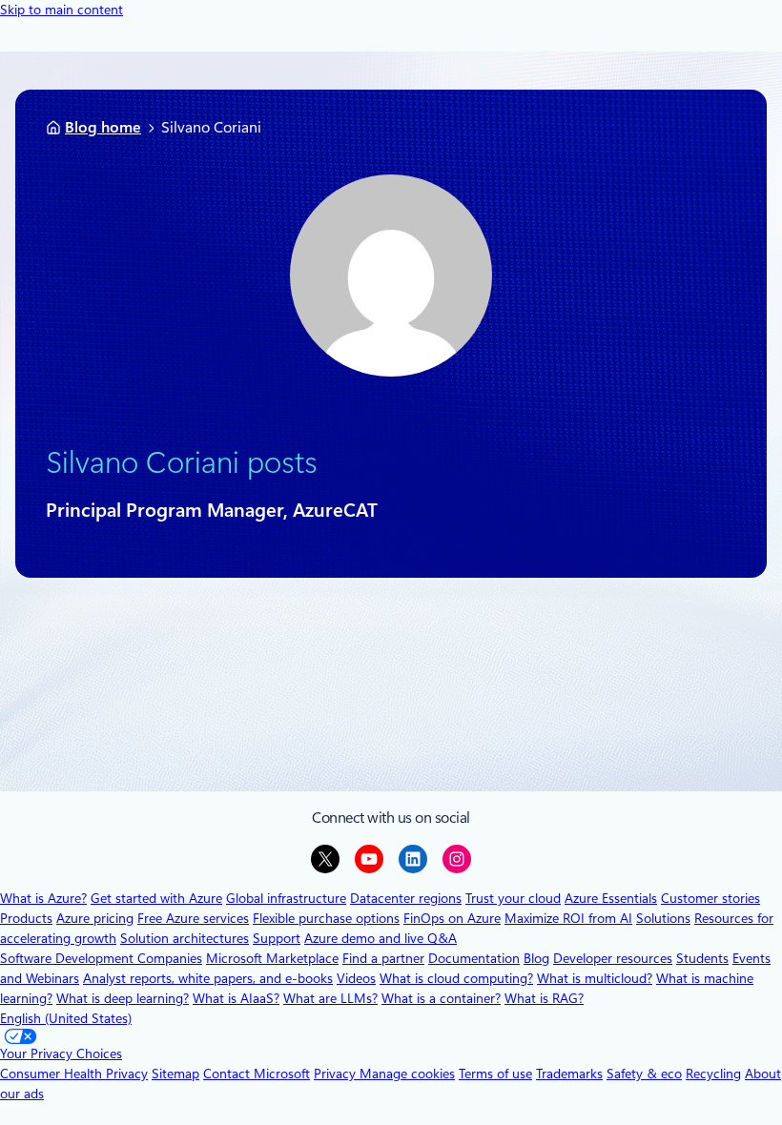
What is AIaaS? (236, 998)
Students (702, 958)
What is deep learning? (122, 998)
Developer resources (612, 958)
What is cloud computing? (456, 978)
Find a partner (383, 958)
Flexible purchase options (326, 918)
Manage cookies (407, 1073)
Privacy (337, 1073)
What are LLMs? (330, 998)
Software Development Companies (101, 958)
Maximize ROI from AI (568, 918)
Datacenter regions (406, 898)
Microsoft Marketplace (272, 958)
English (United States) (66, 1018)
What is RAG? (544, 998)
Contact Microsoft (256, 1073)
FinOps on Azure (452, 918)
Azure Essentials (611, 898)
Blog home (103, 127)
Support (276, 938)
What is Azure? (43, 898)
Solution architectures (184, 938)
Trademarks (569, 1073)
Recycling (713, 1073)
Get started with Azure (156, 898)
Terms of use (495, 1073)
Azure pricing (95, 918)
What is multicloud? (594, 978)
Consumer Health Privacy (74, 1073)
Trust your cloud (513, 898)
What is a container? (441, 998)
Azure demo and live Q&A (380, 938)
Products (26, 918)
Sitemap (175, 1073)
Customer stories (710, 898)
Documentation (474, 958)
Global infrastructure (286, 898)
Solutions (663, 918)
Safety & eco (644, 1073)
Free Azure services (193, 918)
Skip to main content (61, 9)
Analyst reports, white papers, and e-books (208, 978)
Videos (356, 978)
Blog (536, 958)
